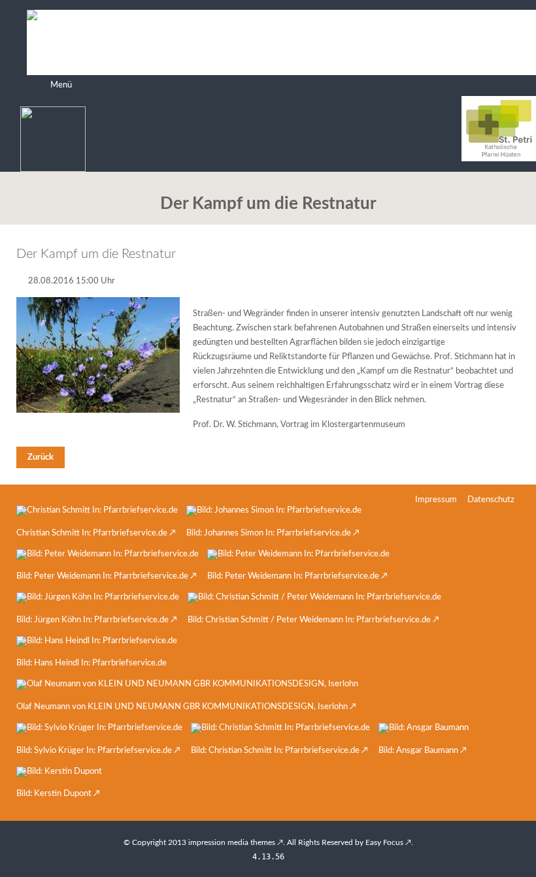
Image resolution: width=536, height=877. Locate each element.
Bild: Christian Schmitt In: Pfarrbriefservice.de (275, 750)
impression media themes (231, 842)
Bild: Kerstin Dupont (54, 793)
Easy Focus (384, 842)
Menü (61, 85)
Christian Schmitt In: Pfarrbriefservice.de (91, 533)
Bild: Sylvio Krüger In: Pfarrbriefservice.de (94, 750)
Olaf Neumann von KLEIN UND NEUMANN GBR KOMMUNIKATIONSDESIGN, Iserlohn (182, 707)
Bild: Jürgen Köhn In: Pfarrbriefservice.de (92, 620)
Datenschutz (490, 500)
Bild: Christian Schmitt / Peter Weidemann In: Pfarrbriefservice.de (309, 620)
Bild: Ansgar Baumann (418, 750)
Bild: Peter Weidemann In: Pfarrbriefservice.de (102, 576)
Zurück (40, 457)
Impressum (436, 500)
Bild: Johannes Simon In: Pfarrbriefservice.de (268, 533)
